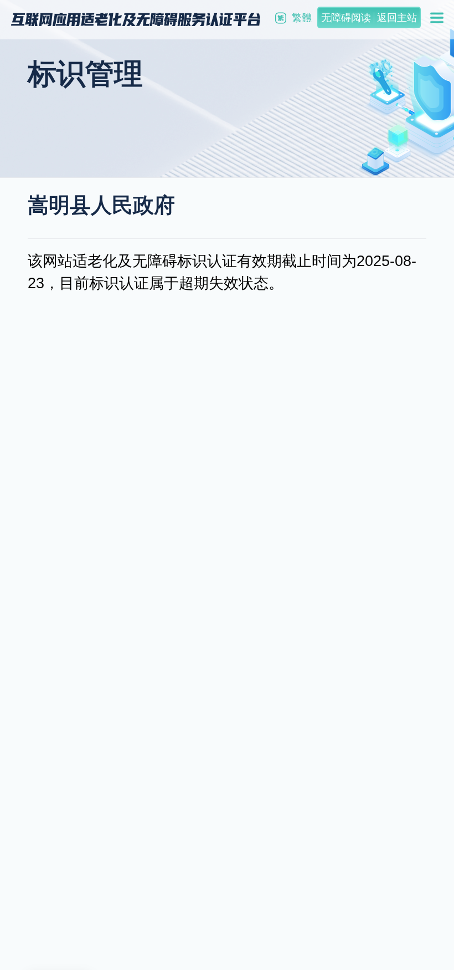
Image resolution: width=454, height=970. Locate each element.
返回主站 (397, 17)
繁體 (302, 17)
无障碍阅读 (346, 17)
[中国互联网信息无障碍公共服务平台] (135, 18)
